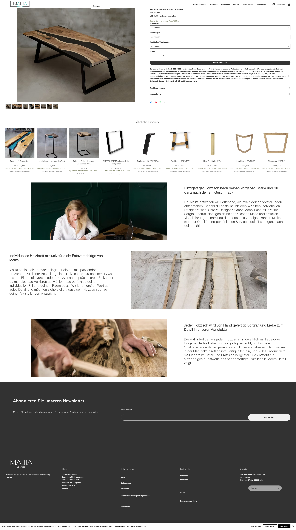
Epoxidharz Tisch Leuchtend (73, 484)
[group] (148, 154)
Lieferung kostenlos (25, 180)
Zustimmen (284, 526)
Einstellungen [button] (256, 526)
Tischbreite (155, 23)
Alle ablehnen (270, 526)
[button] (289, 4)
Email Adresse (126, 416)
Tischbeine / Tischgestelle (160, 42)
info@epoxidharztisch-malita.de (252, 481)
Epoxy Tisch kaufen (69, 481)
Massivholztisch (68, 492)
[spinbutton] (163, 56)
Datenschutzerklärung (138, 526)
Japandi (65, 495)
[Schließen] (293, 526)
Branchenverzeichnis (188, 507)
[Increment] (175, 56)
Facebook (184, 482)
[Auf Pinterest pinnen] (155, 102)
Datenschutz (126, 490)
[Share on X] (164, 102)
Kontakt (9, 484)
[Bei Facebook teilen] (151, 102)
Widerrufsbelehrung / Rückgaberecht (135, 502)
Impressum (125, 513)
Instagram (184, 486)
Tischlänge (155, 33)
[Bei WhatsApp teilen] (160, 102)
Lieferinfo (125, 495)
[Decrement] (151, 56)
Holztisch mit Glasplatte (71, 489)
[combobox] (220, 27)
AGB (123, 484)
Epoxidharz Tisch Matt (70, 486)
